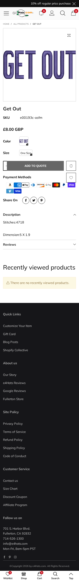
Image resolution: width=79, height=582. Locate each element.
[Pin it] (41, 200)
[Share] (25, 200)
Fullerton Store (13, 399)
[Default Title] (23, 141)
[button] (6, 165)
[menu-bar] (8, 13)
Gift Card (9, 334)
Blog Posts (10, 342)
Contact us (10, 481)
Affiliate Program (15, 505)
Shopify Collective (15, 350)
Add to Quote (35, 165)
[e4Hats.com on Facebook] (4, 557)
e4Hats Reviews (14, 383)
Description (11, 214)
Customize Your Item (17, 326)
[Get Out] (39, 64)
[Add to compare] (71, 166)
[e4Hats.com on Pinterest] (9, 557)
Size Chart (10, 489)
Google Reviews (14, 391)
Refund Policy (12, 440)
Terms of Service (14, 432)
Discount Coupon (15, 497)
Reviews (9, 244)
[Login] (52, 13)
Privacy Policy (13, 424)
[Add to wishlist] (71, 178)
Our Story (9, 375)
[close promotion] (74, 3)
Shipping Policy (14, 448)
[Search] (62, 13)
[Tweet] (33, 200)
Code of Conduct (14, 456)
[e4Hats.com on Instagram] (15, 557)
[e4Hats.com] (24, 13)
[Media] (69, 35)
